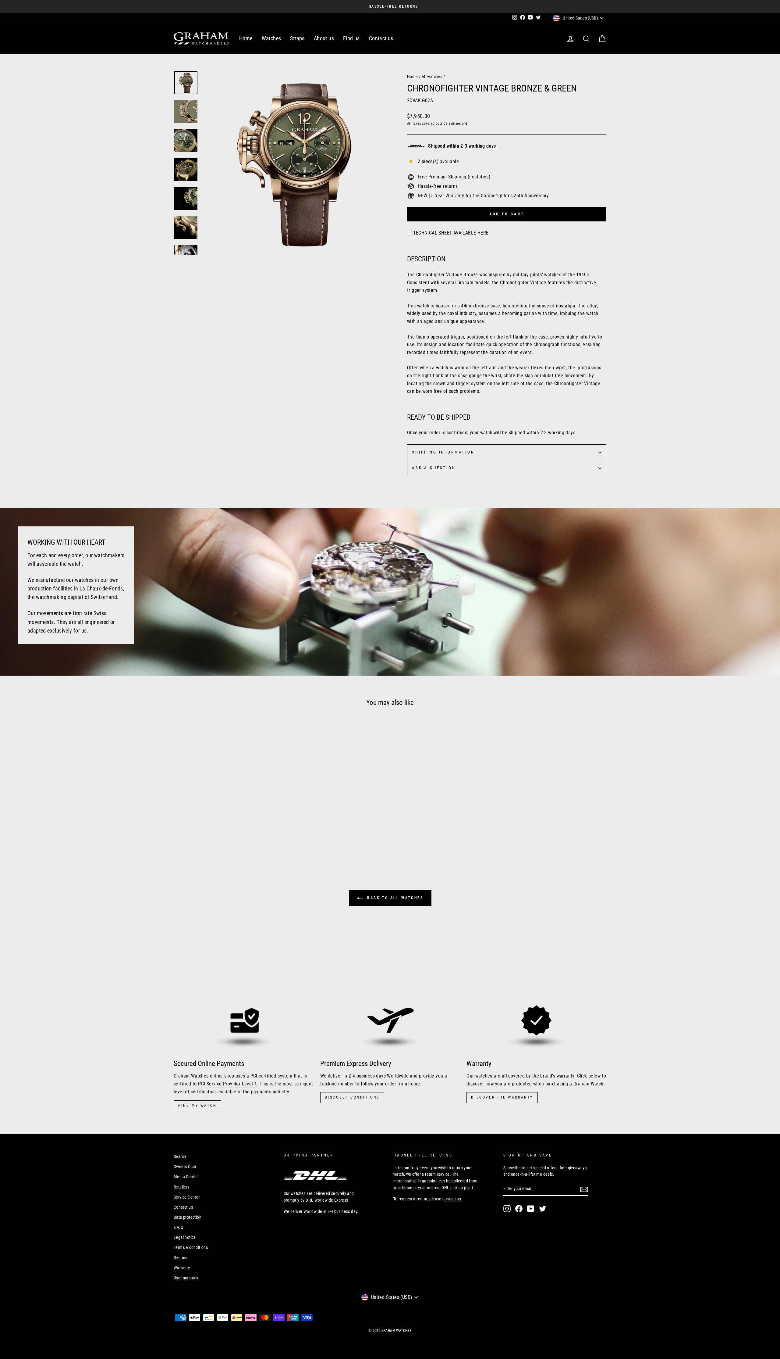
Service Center (187, 1197)
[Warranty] (536, 1014)
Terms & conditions (191, 1247)
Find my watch (197, 1105)
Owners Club (185, 1166)
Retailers (182, 1187)
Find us (351, 38)
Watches (271, 38)
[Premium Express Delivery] (390, 1014)
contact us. (452, 1198)
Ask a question (434, 467)
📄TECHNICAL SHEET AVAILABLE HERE (447, 233)
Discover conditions (352, 1097)
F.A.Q (178, 1227)
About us (324, 38)
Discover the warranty (502, 1097)
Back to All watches (394, 898)
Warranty (182, 1267)
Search (180, 1156)
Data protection (187, 1217)
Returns (180, 1257)
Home (246, 38)
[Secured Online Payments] (244, 1014)
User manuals (186, 1277)
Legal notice (185, 1237)
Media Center (186, 1176)
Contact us (381, 38)
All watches (432, 76)
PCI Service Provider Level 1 (227, 1084)
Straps (297, 38)
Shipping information (443, 452)
